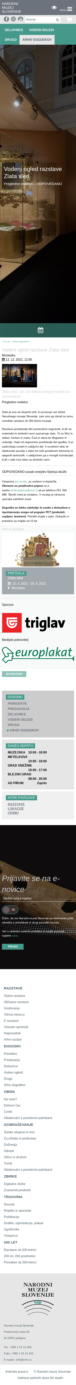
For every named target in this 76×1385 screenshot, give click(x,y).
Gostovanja (12, 1008)
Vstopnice (11, 1235)
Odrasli (9, 1151)
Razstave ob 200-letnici (20, 1250)
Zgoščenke (11, 1229)
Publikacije (11, 1217)
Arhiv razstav (13, 1039)
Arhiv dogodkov (37, 39)
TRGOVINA (13, 1197)
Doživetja (10, 1144)
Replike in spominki (17, 1210)
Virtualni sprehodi (16, 1027)
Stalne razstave (14, 995)
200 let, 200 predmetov (19, 1256)
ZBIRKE (10, 1176)
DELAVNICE (14, 30)
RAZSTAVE (16, 804)
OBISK (9, 1092)
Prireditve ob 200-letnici (20, 1262)
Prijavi (13, 946)
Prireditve (10, 1053)
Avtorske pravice (16, 1371)
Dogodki (6, 341)
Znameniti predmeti (17, 1190)
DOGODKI (12, 1046)
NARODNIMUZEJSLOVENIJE (11, 7)
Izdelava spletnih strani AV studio (40, 1378)
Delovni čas (12, 1105)
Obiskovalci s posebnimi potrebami (28, 1118)
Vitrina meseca (14, 1014)
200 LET (10, 1242)
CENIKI (13, 813)
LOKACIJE (16, 808)
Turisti (8, 1163)
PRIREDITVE (17, 703)
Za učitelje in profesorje (20, 1138)
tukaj (15, 935)
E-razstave (11, 1020)
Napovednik (12, 1033)
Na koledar (14, 673)
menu (63, 10)
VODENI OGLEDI (41, 30)
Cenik (8, 1111)
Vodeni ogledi (13, 1072)
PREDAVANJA (19, 709)
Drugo (8, 1078)
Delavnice (11, 1066)
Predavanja (12, 1060)
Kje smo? (10, 1099)
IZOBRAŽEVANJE (18, 1125)
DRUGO (11, 39)
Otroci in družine (15, 1157)
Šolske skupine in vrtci (19, 1132)
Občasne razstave (16, 1002)
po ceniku (21, 481)
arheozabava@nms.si (24, 490)
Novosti (9, 1204)
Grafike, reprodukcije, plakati (23, 1223)
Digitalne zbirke (15, 1184)
